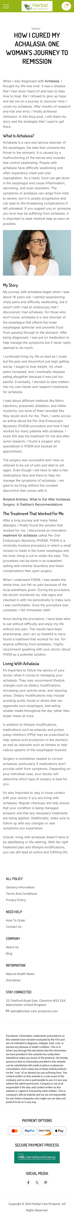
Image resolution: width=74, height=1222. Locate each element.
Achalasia (52, 81)
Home (36, 29)
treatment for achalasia (20, 535)
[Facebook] (28, 1182)
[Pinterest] (46, 1182)
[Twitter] (37, 1182)
